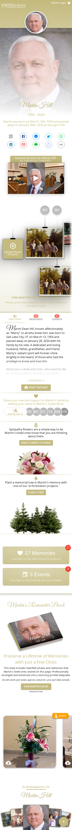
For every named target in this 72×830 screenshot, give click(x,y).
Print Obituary (38, 387)
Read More (36, 380)
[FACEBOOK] (23, 136)
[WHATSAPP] (61, 136)
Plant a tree (36, 492)
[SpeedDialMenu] (64, 822)
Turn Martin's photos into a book (36, 297)
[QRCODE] (10, 136)
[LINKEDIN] (10, 144)
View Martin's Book (36, 686)
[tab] (15, 318)
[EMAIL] (23, 144)
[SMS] (36, 144)
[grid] (36, 257)
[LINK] (61, 144)
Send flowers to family (36, 442)
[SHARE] (48, 144)
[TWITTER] (48, 136)
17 (68, 547)
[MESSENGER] (36, 136)
